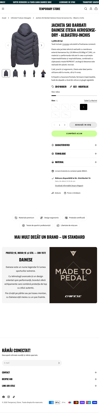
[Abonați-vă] (59, 363)
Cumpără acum (74, 133)
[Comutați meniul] (3, 8)
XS (57, 108)
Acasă (4, 18)
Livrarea (65, 44)
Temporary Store (49, 9)
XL (57, 115)
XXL (68, 115)
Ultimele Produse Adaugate (21, 18)
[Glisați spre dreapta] (41, 45)
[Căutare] (85, 8)
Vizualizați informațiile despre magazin (69, 185)
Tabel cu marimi (90, 100)
